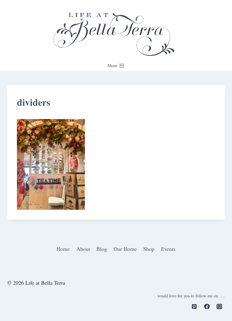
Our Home (125, 248)
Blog (101, 248)
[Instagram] (219, 306)
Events (168, 248)
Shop (148, 248)
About (83, 248)
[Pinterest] (194, 306)
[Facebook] (206, 306)
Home (63, 248)
